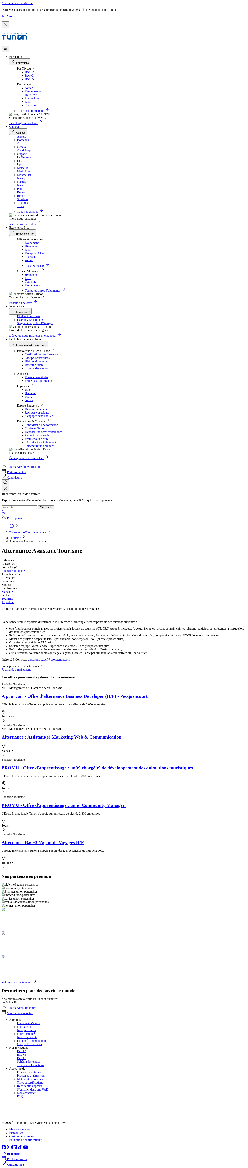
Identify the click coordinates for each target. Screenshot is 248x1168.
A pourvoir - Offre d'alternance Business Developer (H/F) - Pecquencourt (75, 696)
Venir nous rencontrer (20, 1013)
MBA (28, 396)
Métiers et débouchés (30, 1079)
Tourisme (30, 105)
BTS (28, 389)
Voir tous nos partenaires (17, 982)
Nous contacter (26, 1093)
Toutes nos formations (30, 1065)
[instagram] (9, 1148)
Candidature (14, 477)
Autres (29, 400)
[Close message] (5, 24)
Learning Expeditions (30, 319)
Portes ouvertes (16, 472)
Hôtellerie (31, 94)
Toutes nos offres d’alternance (28, 532)
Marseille (7, 591)
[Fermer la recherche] (5, 489)
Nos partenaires (26, 1030)
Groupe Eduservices (37, 358)
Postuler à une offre (37, 438)
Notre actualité (26, 1033)
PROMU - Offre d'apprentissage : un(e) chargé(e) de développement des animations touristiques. (98, 767)
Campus (14, 126)
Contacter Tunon (35, 428)
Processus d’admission (31, 1075)
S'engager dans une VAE (40, 416)
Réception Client (35, 253)
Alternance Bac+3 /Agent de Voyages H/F (43, 842)
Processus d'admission (38, 380)
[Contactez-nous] (4, 513)
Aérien (29, 87)
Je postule (8, 602)
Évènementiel (33, 91)
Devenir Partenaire (36, 409)
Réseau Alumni (34, 364)
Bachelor (30, 393)
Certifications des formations (42, 354)
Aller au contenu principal (17, 3)
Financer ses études (36, 377)
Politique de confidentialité (25, 1139)
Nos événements (27, 1037)
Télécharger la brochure (39, 445)
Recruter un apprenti (29, 1086)
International (32, 98)
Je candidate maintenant (16, 669)
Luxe (28, 101)
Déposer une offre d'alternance (43, 431)
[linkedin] (15, 1148)
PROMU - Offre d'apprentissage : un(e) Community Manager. (64, 805)
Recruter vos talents (37, 412)
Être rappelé (14, 518)
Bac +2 (29, 72)
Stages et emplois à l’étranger (35, 323)
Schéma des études (36, 368)
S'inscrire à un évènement (40, 442)
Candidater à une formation (41, 425)
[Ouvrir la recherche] (5, 482)
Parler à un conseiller (37, 435)
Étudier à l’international (31, 1040)
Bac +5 (29, 79)
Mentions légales (19, 1129)
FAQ (20, 1096)
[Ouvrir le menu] (5, 49)
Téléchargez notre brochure (23, 466)
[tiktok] (20, 1148)
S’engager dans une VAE (32, 1089)
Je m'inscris (9, 16)
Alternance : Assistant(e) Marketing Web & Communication (61, 737)
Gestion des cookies (21, 1136)
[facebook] (4, 1148)
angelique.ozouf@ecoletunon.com (49, 659)
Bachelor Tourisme (13, 570)
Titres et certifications (30, 1082)
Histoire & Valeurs (36, 361)
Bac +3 (29, 75)
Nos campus (24, 1026)
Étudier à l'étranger (28, 316)
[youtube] (25, 1148)
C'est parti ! (46, 507)
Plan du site (16, 1132)
